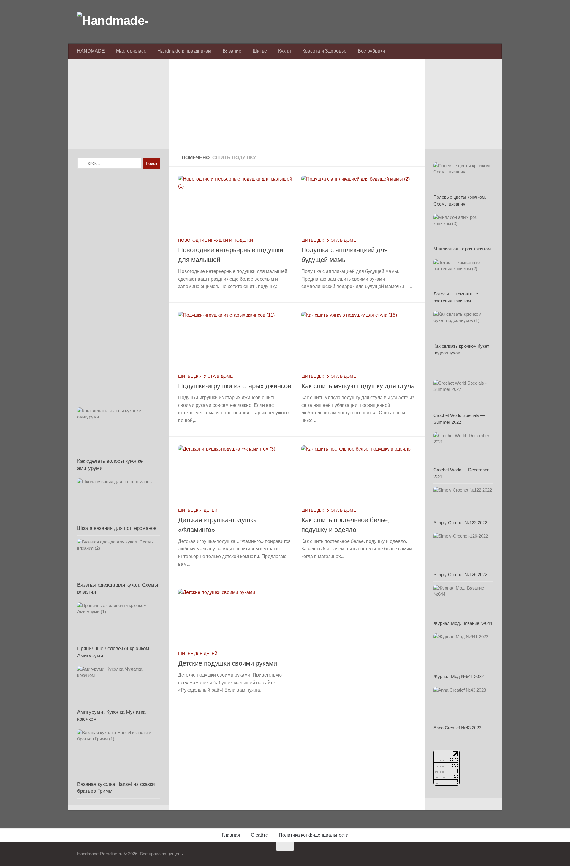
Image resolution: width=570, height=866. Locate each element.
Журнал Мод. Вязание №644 (462, 623)
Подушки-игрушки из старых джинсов (234, 386)
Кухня (284, 50)
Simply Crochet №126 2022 (460, 574)
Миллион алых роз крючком (462, 248)
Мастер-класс (131, 50)
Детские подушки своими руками (227, 663)
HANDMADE (91, 50)
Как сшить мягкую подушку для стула (358, 386)
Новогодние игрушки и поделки (215, 240)
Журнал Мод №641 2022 (458, 676)
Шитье (260, 50)
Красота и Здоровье (324, 50)
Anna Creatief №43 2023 (457, 727)
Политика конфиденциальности (314, 834)
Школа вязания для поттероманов (116, 528)
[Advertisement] (297, 107)
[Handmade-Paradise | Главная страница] (121, 21)
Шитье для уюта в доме (328, 240)
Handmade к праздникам (184, 50)
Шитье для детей (197, 510)
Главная (231, 834)
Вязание (232, 50)
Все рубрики (371, 50)
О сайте (259, 834)
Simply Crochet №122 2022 (460, 522)
